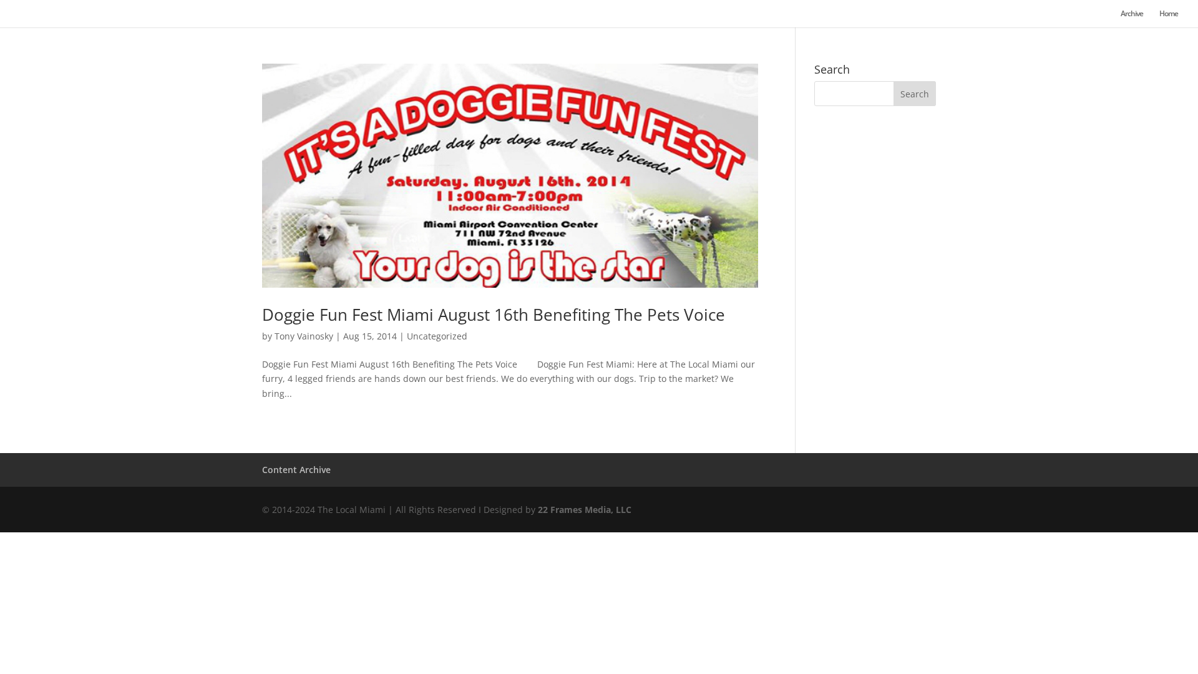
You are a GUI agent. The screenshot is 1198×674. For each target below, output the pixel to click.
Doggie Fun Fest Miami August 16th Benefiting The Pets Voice (493, 314)
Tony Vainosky (304, 336)
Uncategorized (437, 336)
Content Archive (296, 470)
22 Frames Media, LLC (584, 509)
